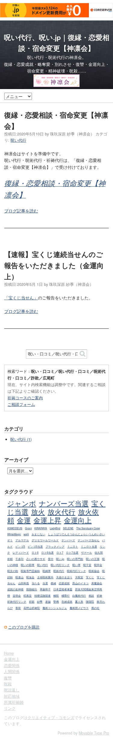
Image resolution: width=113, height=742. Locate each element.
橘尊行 (65, 596)
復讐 (8, 678)
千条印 (19, 559)
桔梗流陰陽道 (42, 596)
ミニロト (72, 547)
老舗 (48, 602)
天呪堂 (79, 577)
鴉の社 (95, 608)
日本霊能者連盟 (62, 589)
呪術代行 (58, 571)
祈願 (31, 602)
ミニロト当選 (89, 547)
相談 (91, 596)
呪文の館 (12, 571)
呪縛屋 (46, 571)
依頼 (10, 559)
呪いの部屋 (27, 565)
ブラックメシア (55, 547)
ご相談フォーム (21, 404)
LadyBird (55, 528)
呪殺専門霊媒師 (30, 571)
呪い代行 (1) (21, 439)
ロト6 (35, 553)
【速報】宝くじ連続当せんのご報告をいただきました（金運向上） (54, 265)
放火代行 (61, 511)
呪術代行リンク (76, 571)
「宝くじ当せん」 (21, 298)
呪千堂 (87, 565)
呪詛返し (12, 690)
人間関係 (12, 671)
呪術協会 (94, 571)
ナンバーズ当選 (64, 503)
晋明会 (17, 596)
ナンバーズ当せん (88, 540)
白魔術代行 (79, 596)
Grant (28, 528)
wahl (26, 534)
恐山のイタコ (80, 583)
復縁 (53, 583)
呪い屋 (76, 565)
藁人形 (79, 602)
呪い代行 (18, 140)
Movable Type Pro (94, 733)
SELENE (68, 528)
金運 (24, 520)
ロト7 (59, 553)
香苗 (18, 608)
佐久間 (99, 553)
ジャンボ (21, 503)
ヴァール (86, 553)
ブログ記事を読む (21, 211)
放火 (38, 511)
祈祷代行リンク (16, 602)
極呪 (56, 596)
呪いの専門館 (75, 559)
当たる (36, 583)
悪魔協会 (96, 583)
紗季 (39, 602)
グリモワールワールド (45, 540)
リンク (10, 708)
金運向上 (78, 520)
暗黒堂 (28, 596)
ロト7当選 (72, 553)
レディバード (21, 553)
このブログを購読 (23, 627)
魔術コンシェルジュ (54, 608)
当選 (45, 583)
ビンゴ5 (20, 547)
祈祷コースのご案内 (25, 397)
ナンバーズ (68, 540)
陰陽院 (90, 602)
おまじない (38, 534)
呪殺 (8, 684)
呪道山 (19, 577)
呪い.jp (60, 559)
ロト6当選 (47, 553)
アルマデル (22, 540)
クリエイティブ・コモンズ (50, 717)
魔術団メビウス (79, 608)
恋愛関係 (12, 665)
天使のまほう (64, 577)
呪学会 (98, 565)
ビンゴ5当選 (35, 547)
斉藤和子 (45, 589)
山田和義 (23, 583)
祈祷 (99, 596)
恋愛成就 (64, 583)
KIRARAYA (40, 528)
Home (9, 653)
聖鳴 (56, 602)
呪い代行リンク (60, 565)
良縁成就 (66, 602)
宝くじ (90, 577)
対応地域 (12, 696)
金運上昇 (47, 520)
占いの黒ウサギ (35, 559)
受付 (50, 559)
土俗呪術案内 (45, 577)
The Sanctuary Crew (88, 528)
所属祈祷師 (14, 702)
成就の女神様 (15, 589)
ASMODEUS (14, 528)
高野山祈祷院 (32, 608)
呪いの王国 (92, 559)
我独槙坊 (31, 589)
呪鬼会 (30, 577)
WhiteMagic (14, 534)
